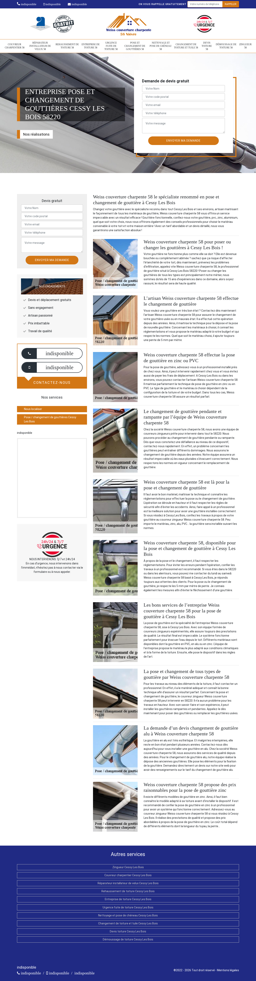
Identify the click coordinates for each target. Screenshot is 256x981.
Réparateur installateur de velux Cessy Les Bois (128, 883)
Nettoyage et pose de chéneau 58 (161, 45)
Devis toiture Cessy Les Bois (128, 931)
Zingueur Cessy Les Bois (128, 867)
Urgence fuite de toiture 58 (111, 45)
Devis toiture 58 (207, 45)
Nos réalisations (36, 134)
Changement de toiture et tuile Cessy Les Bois (128, 923)
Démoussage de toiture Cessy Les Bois (128, 939)
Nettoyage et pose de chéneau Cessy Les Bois (128, 915)
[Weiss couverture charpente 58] (128, 23)
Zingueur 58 (245, 46)
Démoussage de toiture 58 (226, 46)
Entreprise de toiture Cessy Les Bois (128, 899)
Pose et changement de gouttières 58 (134, 45)
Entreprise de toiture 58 (91, 46)
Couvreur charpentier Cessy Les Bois (128, 875)
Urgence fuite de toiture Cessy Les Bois (128, 907)
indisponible (28, 4)
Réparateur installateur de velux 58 (40, 45)
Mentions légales (228, 970)
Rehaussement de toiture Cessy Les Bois (128, 891)
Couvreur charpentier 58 (14, 46)
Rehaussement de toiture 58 (67, 46)
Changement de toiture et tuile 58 (186, 46)
